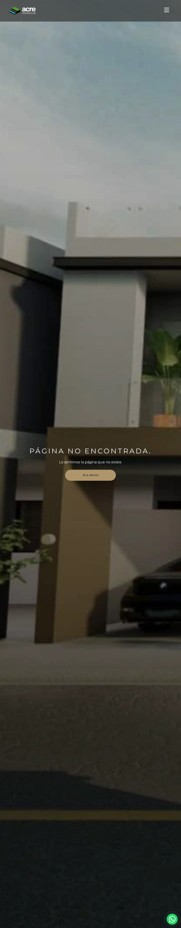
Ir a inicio (90, 475)
